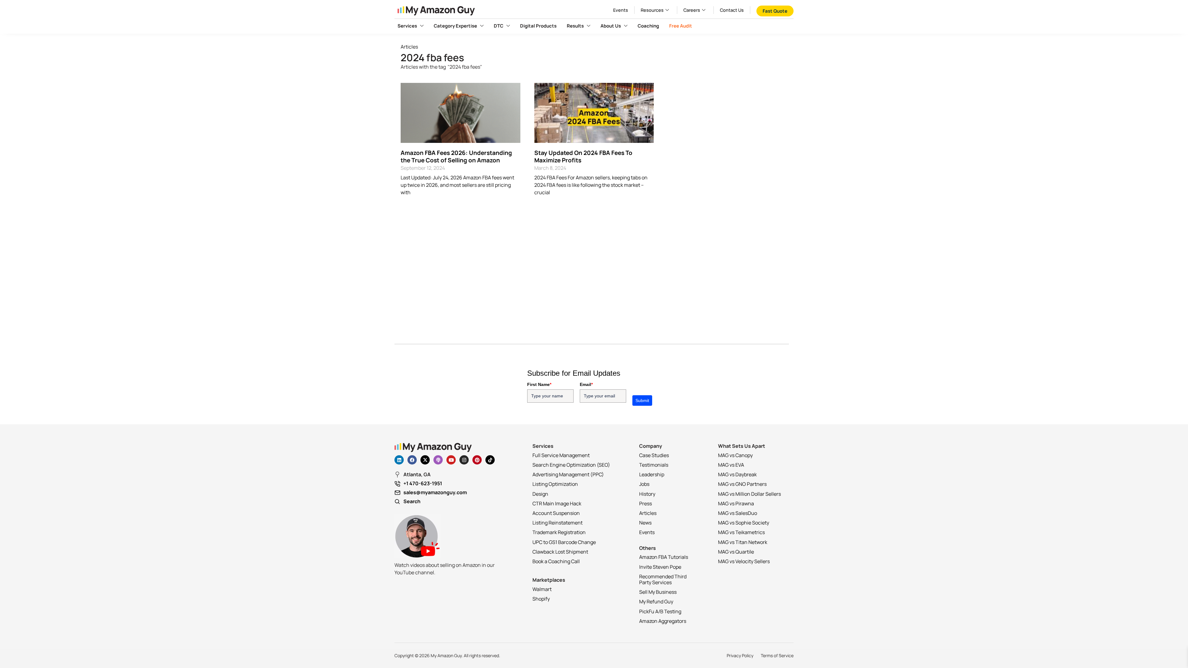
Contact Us (732, 10)
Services (407, 26)
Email (586, 384)
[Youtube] (451, 460)
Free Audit (680, 26)
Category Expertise (455, 26)
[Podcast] (438, 460)
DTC (498, 26)
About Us (610, 26)
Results (575, 26)
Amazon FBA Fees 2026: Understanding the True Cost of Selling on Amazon (456, 157)
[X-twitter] (425, 460)
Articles (409, 46)
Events (620, 10)
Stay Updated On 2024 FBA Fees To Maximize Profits (583, 157)
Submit (642, 400)
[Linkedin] (399, 460)
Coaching (648, 26)
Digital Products (538, 26)
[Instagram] (464, 460)
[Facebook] (412, 460)
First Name (539, 384)
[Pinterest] (477, 460)
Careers (691, 10)
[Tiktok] (490, 460)
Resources (652, 10)
